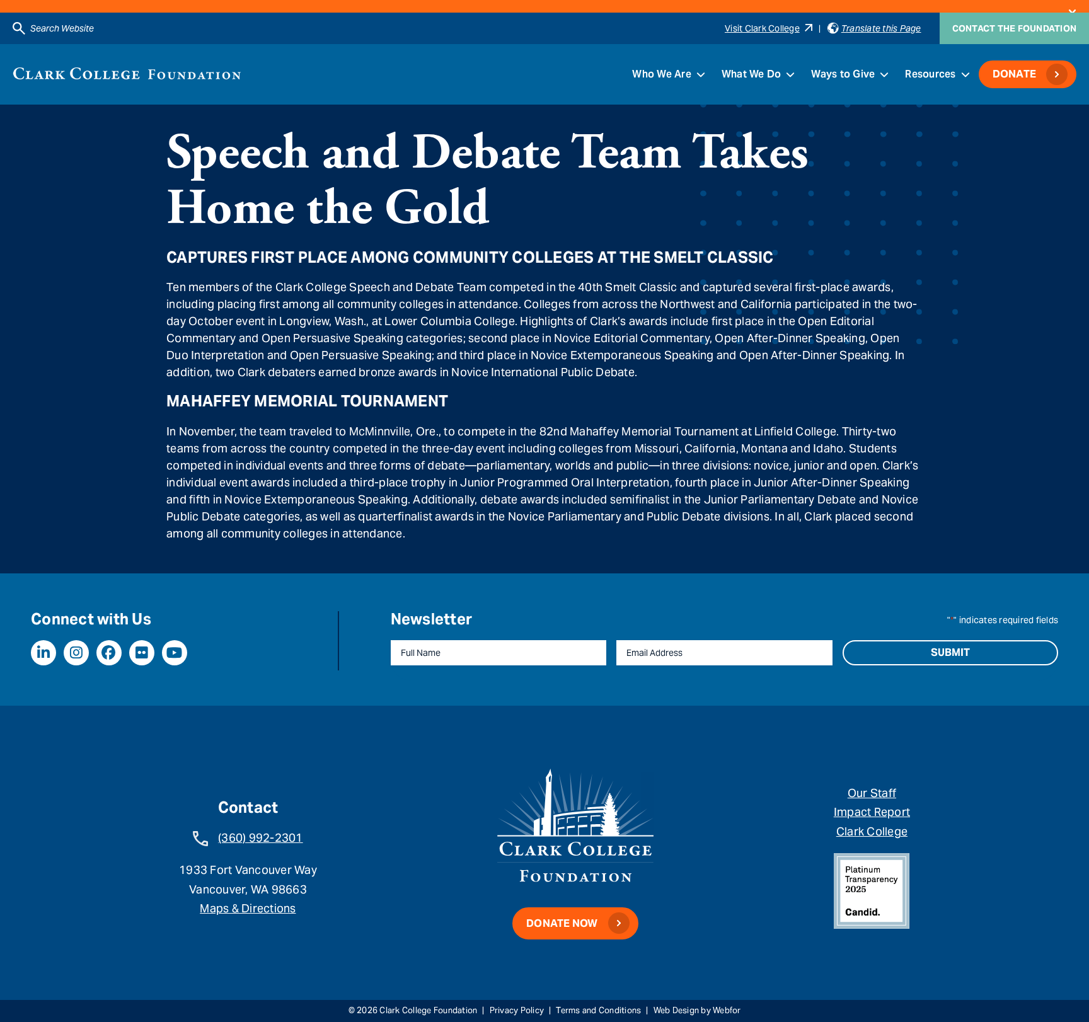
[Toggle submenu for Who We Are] (700, 74)
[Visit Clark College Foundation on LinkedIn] (43, 652)
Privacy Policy (517, 1010)
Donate (1015, 74)
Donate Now (562, 923)
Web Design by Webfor (697, 1010)
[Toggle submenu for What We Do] (790, 74)
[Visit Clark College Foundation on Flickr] (141, 652)
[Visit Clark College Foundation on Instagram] (76, 652)
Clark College (872, 831)
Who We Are (661, 74)
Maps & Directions (248, 908)
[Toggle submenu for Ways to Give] (884, 74)
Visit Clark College (762, 28)
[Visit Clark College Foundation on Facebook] (109, 652)
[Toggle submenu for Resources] (965, 74)
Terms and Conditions (598, 1010)
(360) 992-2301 (260, 837)
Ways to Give (843, 74)
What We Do (751, 74)
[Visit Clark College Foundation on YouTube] (174, 652)
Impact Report (872, 812)
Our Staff (872, 793)
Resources (930, 74)
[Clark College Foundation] (127, 73)
